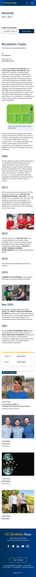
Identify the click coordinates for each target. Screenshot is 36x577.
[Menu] (32, 3)
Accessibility (17, 567)
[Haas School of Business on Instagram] (27, 546)
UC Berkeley (27, 565)
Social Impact (21, 362)
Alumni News (21, 356)
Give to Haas (18, 560)
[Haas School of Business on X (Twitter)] (13, 546)
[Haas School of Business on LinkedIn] (18, 546)
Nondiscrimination (28, 567)
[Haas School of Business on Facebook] (8, 546)
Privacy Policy (7, 567)
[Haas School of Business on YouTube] (22, 546)
